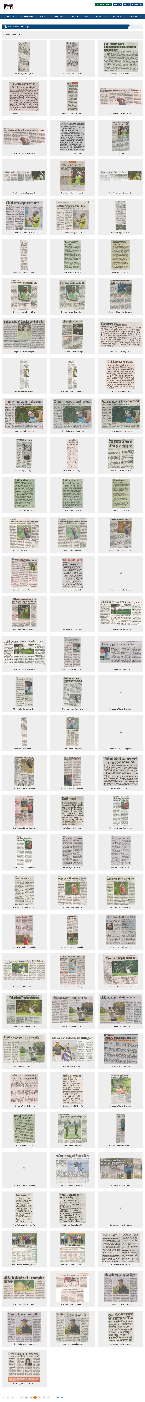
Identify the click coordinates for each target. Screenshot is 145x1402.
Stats (87, 16)
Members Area (137, 4)
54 (49, 1397)
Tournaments (59, 16)
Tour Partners (27, 16)
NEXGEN (126, 4)
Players (43, 16)
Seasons (6, 35)
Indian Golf (101, 16)
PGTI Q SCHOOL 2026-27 (104, 4)
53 (44, 1397)
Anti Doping (117, 16)
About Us (10, 16)
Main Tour (117, 4)
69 (62, 1397)
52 (40, 1397)
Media (74, 16)
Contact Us (133, 16)
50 (31, 1397)
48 (22, 1397)
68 (58, 1397)
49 (26, 1397)
